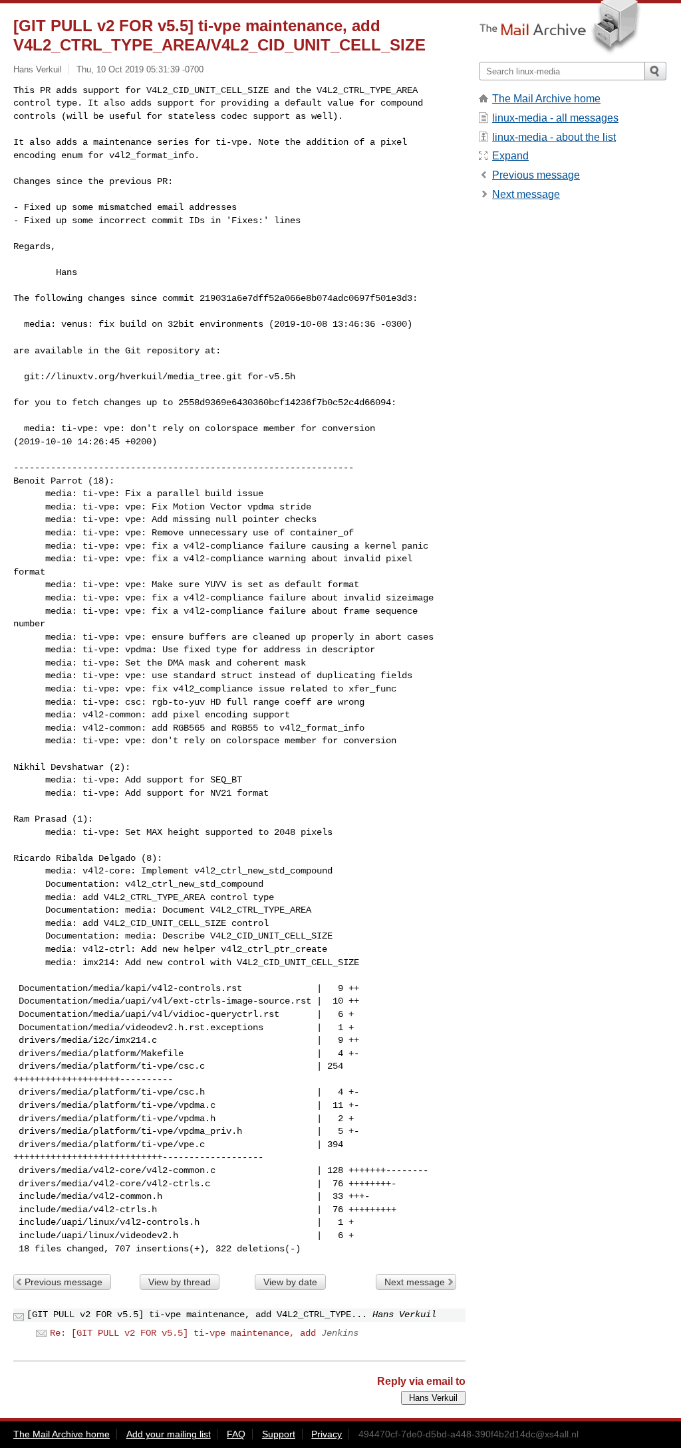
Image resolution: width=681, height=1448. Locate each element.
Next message (414, 1282)
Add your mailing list (168, 1434)
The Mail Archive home (546, 98)
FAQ (236, 1434)
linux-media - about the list (554, 137)
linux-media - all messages (555, 118)
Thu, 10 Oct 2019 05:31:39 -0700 (140, 69)
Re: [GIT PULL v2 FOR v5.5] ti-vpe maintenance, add (183, 1333)
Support (278, 1434)
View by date (290, 1282)
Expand (510, 155)
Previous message (63, 1282)
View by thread (179, 1282)
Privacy (326, 1434)
